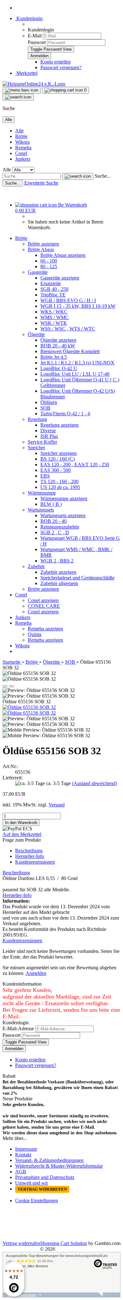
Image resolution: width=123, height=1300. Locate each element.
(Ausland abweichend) (94, 783)
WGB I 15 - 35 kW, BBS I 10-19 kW (77, 306)
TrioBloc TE (53, 294)
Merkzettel (26, 73)
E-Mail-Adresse (18, 1028)
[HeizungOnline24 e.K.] (34, 83)
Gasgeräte (38, 272)
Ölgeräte (36, 334)
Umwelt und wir (31, 1183)
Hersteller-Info (29, 856)
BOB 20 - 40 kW (57, 345)
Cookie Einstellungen (36, 1200)
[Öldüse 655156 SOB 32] (29, 707)
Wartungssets (41, 509)
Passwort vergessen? (60, 67)
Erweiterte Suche (41, 182)
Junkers (22, 159)
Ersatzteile (50, 283)
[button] (5, 686)
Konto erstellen (55, 61)
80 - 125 (48, 266)
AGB (20, 1171)
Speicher (36, 447)
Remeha (23, 147)
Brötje (21, 136)
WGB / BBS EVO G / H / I (68, 300)
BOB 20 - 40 (53, 521)
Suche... (103, 176)
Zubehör (36, 566)
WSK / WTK (53, 323)
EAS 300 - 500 (55, 470)
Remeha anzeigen (45, 628)
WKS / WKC (53, 311)
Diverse (48, 430)
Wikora (22, 142)
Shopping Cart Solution (63, 1243)
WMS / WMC (54, 317)
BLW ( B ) (51, 504)
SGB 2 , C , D (54, 532)
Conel (21, 153)
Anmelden (36, 973)
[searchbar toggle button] (18, 97)
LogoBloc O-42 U (58, 368)
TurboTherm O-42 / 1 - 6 (65, 413)
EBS (45, 476)
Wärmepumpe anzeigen (63, 498)
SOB (45, 408)
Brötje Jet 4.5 (53, 357)
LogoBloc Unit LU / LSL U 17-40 (74, 374)
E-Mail (35, 35)
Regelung (37, 419)
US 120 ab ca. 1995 (60, 487)
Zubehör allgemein (59, 583)
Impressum (26, 1149)
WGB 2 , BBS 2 (56, 560)
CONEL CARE (44, 606)
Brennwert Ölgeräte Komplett (70, 351)
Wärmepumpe (42, 492)
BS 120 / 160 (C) (57, 459)
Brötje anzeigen (43, 243)
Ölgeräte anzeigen (58, 340)
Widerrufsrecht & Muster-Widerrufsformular (59, 1166)
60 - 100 (48, 260)
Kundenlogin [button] (29, 18)
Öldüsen (48, 402)
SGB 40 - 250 (54, 289)
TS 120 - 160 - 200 (59, 481)
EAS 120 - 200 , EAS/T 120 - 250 (74, 464)
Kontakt (23, 1154)
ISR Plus (49, 436)
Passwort (37, 42)
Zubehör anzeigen (58, 572)
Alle (19, 130)
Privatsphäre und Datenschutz (44, 1177)
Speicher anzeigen (58, 453)
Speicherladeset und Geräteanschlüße (77, 577)
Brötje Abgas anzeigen (62, 255)
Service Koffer (42, 442)
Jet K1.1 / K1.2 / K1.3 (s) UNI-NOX (77, 362)
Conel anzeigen (43, 600)
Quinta (34, 634)
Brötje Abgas (41, 249)
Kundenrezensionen (35, 862)
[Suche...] (77, 176)
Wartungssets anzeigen (62, 515)
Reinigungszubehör (59, 526)
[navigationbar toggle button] (22, 90)
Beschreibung (29, 850)
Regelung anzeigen (59, 425)
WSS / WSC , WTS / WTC (67, 328)
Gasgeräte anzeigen (59, 277)
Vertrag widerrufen (21, 1243)
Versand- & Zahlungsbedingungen (49, 1160)
